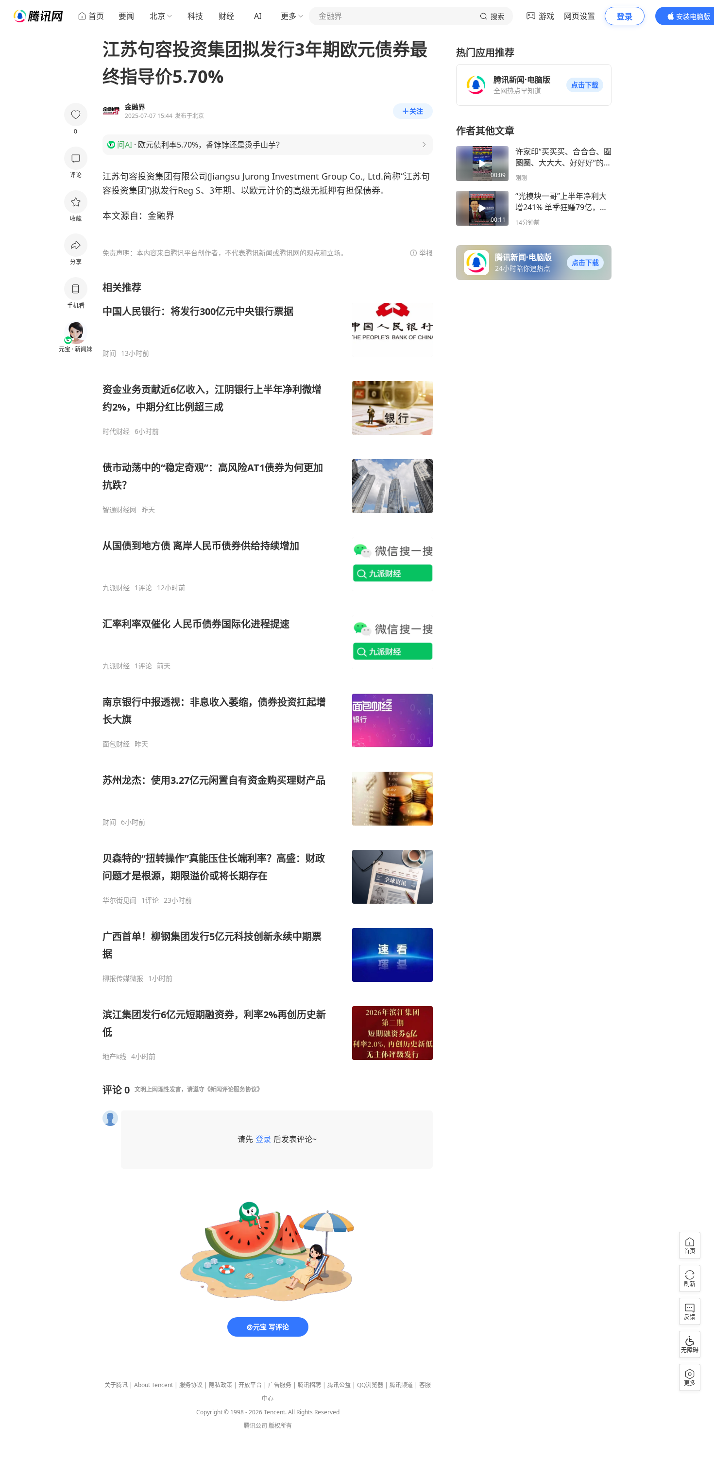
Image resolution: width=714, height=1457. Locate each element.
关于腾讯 (116, 1385)
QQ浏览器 (370, 1385)
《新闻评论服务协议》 (233, 1089)
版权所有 (280, 1426)
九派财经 (116, 587)
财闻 (109, 353)
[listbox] (267, 671)
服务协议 (191, 1385)
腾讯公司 (255, 1426)
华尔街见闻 (119, 900)
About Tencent (153, 1385)
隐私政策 (220, 1385)
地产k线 (114, 1056)
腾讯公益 (339, 1385)
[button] (584, 85)
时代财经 (116, 431)
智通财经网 (119, 509)
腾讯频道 (401, 1385)
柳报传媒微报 (122, 978)
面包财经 (116, 744)
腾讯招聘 (309, 1385)
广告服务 (279, 1385)
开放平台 (250, 1385)
